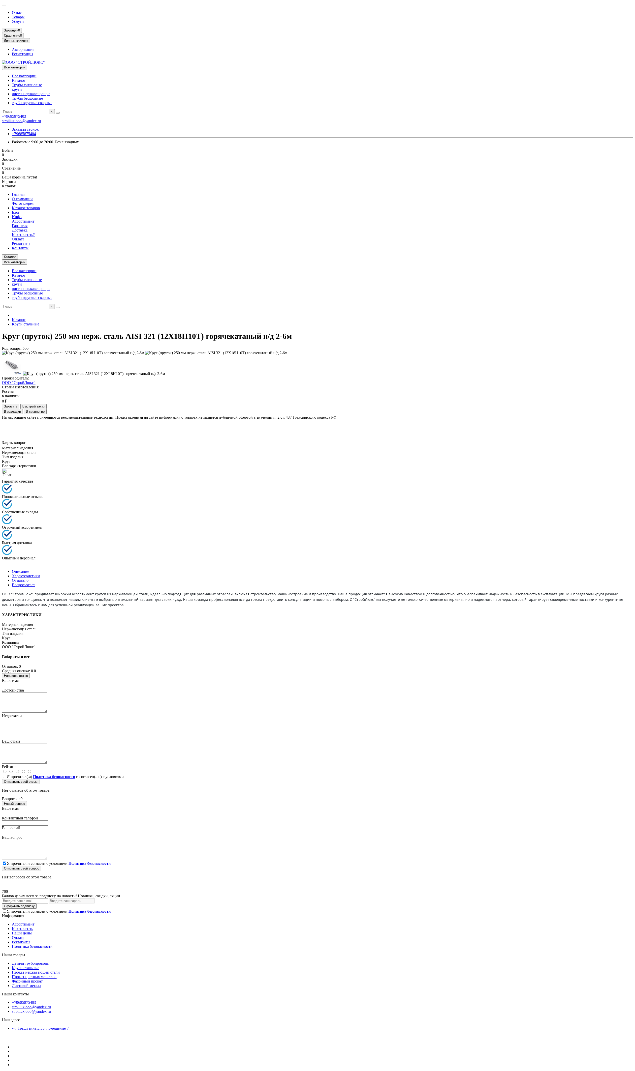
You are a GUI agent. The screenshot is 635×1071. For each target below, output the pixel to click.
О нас (17, 12)
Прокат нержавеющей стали (36, 972)
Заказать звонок (25, 129)
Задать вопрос (14, 442)
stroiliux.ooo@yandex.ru (21, 121)
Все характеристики (19, 466)
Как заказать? (23, 234)
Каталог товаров (26, 208)
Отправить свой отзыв (20, 781)
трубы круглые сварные (32, 103)
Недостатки (12, 716)
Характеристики (26, 576)
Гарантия (20, 226)
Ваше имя (10, 680)
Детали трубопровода (30, 963)
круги (17, 89)
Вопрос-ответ (23, 585)
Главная (18, 194)
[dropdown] (4, 5)
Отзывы (20, 580)
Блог (16, 212)
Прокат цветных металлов (34, 977)
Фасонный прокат (27, 981)
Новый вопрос (14, 804)
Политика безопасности (32, 946)
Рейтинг (9, 767)
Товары (18, 17)
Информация (13, 916)
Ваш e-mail (11, 828)
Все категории (24, 76)
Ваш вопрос (12, 837)
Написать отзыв (16, 676)
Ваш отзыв (11, 741)
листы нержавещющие (31, 94)
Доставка (20, 230)
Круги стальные (25, 324)
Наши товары (13, 955)
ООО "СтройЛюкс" (18, 382)
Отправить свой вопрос (21, 868)
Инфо (17, 217)
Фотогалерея (22, 203)
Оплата (18, 239)
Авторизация (23, 49)
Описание (20, 571)
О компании (22, 199)
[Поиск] (58, 113)
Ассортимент (23, 221)
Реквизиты (21, 243)
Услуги (18, 21)
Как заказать (22, 928)
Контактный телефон (20, 818)
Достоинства (13, 690)
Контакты (20, 248)
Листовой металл (26, 986)
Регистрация (22, 54)
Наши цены (22, 933)
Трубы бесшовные (27, 98)
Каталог (19, 80)
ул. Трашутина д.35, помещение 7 (40, 1028)
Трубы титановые (27, 85)
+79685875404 (24, 134)
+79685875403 (14, 116)
